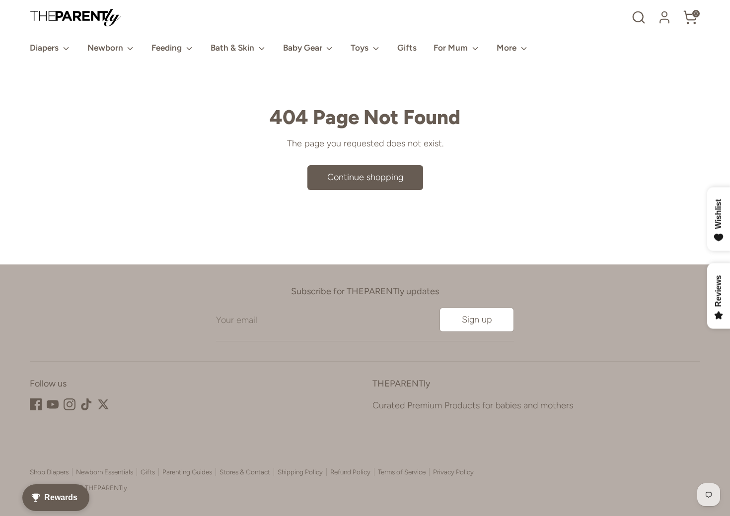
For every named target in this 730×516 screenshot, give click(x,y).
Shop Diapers (49, 472)
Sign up (477, 319)
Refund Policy (350, 472)
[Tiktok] (86, 404)
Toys (360, 48)
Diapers (45, 48)
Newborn (106, 48)
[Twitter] (103, 404)
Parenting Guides (187, 472)
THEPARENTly (106, 488)
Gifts (407, 48)
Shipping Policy (300, 472)
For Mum (452, 48)
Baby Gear (303, 48)
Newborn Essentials (104, 472)
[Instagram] (69, 404)
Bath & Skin (233, 48)
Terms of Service (402, 472)
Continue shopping (365, 177)
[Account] (664, 17)
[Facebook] (36, 404)
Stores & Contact (244, 472)
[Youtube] (53, 404)
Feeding (167, 48)
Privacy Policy (453, 472)
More (507, 48)
